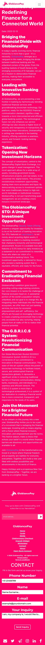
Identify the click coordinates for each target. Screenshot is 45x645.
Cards (22, 533)
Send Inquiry (22, 627)
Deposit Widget (23, 541)
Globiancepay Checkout (22, 538)
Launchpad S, (28, 234)
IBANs (22, 536)
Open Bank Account (23, 551)
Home (22, 531)
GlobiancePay (17, 56)
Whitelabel (22, 543)
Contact (22, 546)
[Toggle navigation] (39, 4)
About (22, 548)
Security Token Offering (29, 225)
